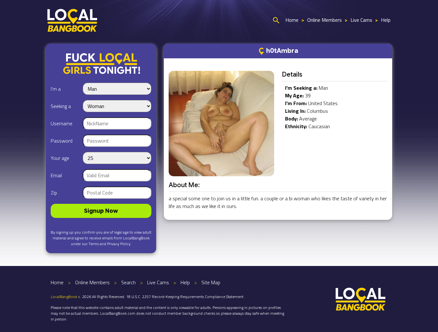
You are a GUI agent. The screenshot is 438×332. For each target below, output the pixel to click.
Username (61, 123)
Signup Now (101, 210)
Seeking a (61, 106)
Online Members (324, 20)
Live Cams (361, 20)
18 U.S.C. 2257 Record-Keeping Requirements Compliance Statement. (185, 297)
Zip (54, 192)
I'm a (56, 89)
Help (386, 20)
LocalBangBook (64, 297)
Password (61, 141)
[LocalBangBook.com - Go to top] (360, 298)
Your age (60, 158)
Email (56, 175)
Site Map (210, 282)
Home (292, 20)
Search (128, 282)
